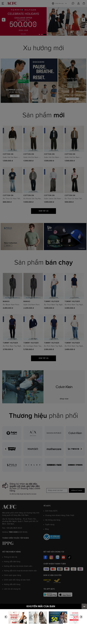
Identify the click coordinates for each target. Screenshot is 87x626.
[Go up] (84, 606)
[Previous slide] (6, 617)
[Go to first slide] (81, 617)
